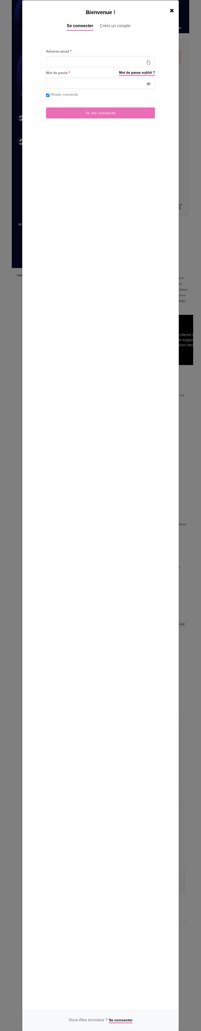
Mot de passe (57, 73)
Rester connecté (64, 94)
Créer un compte (115, 26)
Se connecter (80, 26)
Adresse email (57, 51)
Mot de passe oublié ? (137, 73)
